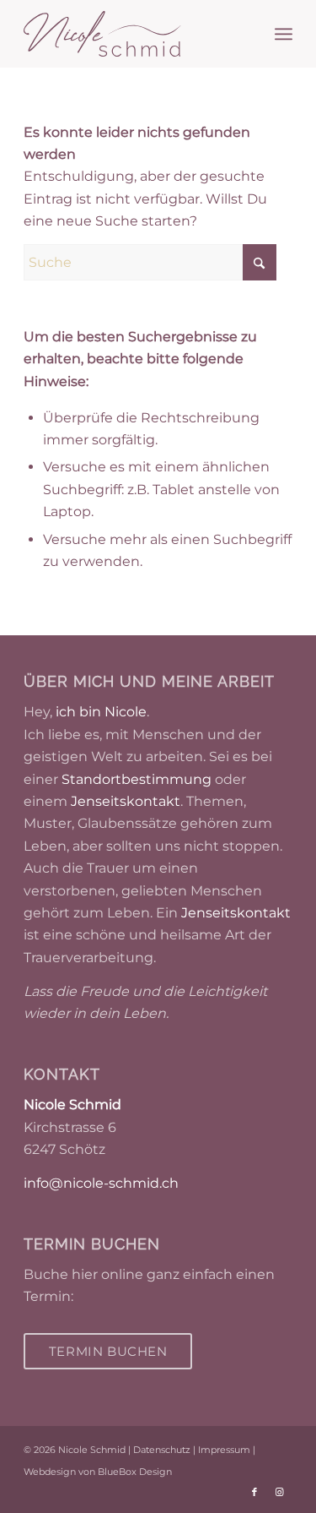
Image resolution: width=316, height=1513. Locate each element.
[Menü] (283, 34)
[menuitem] (283, 34)
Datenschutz (161, 1450)
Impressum (224, 1450)
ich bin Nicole (101, 712)
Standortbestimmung (137, 779)
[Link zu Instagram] (279, 1492)
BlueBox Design (135, 1472)
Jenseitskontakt (125, 801)
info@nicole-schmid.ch (101, 1183)
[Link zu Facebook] (254, 1492)
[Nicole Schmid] (131, 34)
